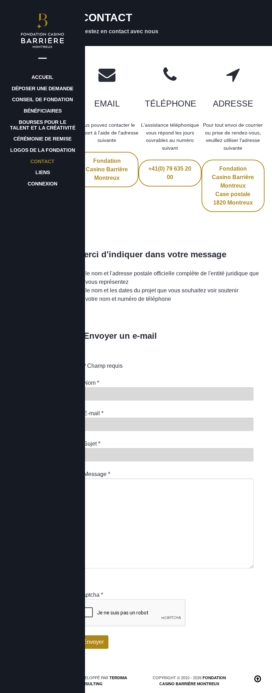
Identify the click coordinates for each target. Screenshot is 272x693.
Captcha (90, 595)
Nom (91, 383)
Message (97, 474)
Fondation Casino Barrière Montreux (107, 169)
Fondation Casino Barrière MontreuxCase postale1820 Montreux (233, 186)
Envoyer (93, 642)
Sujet (92, 444)
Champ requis (103, 366)
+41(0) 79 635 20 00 (169, 173)
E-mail (93, 413)
